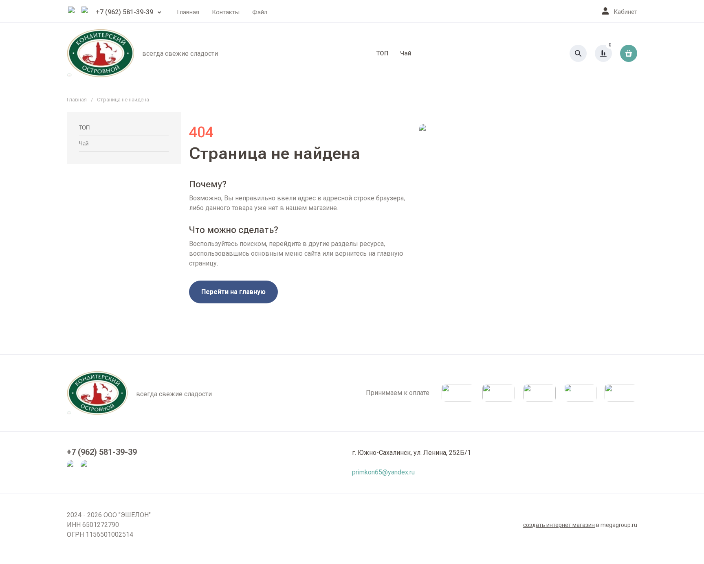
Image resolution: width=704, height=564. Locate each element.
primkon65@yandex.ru (383, 472)
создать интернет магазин (559, 525)
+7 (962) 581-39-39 (124, 12)
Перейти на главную (233, 292)
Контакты (226, 12)
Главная (188, 12)
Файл (259, 12)
